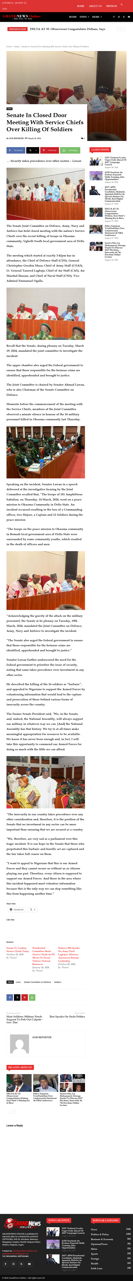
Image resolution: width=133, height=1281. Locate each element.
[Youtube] (129, 17)
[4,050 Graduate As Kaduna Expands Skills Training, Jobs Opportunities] (96, 175)
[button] (121, 4)
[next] (123, 29)
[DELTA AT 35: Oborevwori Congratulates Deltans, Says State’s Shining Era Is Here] (19, 1083)
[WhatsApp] (32, 997)
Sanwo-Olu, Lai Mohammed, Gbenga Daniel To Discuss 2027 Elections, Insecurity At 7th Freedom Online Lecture (71, 1099)
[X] (124, 17)
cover (18, 982)
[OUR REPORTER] (19, 1043)
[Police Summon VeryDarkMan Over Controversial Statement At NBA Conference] (45, 1083)
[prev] (118, 29)
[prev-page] (8, 1112)
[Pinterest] (24, 997)
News (16, 46)
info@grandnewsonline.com (24, 1251)
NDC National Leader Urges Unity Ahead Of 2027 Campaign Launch (115, 161)
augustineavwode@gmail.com (15, 1253)
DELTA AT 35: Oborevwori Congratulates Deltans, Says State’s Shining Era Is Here (18, 1098)
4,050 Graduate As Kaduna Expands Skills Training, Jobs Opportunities (114, 176)
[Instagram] (119, 17)
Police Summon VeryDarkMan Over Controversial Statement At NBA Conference (45, 1097)
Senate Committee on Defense (37, 982)
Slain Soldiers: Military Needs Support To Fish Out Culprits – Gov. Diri (24, 1019)
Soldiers (57, 982)
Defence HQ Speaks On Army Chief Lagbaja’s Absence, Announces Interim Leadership (69, 954)
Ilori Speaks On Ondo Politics (67, 1016)
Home (9, 46)
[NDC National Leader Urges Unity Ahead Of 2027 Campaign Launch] (96, 161)
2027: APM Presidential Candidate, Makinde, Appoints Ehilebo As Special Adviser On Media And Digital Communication (115, 194)
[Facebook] (114, 17)
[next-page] (14, 1112)
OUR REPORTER (16, 138)
